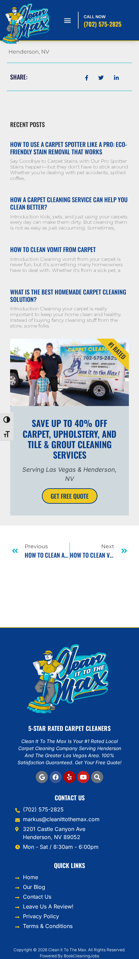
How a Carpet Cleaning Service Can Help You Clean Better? (69, 203)
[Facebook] (56, 777)
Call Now (95, 16)
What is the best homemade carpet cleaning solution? (68, 295)
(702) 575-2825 (102, 24)
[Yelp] (69, 777)
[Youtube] (83, 777)
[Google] (42, 777)
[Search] (97, 777)
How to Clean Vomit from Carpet (53, 249)
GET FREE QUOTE (70, 496)
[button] (67, 20)
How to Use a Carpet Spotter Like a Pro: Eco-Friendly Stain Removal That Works (68, 148)
